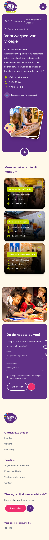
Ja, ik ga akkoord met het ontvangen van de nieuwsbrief (25, 377)
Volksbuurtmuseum (18, 77)
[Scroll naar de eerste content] (24, 152)
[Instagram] (10, 528)
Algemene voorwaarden (16, 465)
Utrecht (8, 443)
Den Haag (9, 449)
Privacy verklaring (13, 471)
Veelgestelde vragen (14, 477)
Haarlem (8, 438)
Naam (9, 351)
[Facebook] (5, 528)
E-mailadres (12, 363)
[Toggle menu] (43, 7)
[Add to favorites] (39, 183)
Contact (8, 482)
